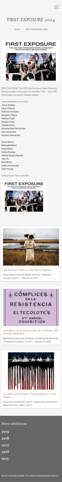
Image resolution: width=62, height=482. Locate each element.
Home (17, 29)
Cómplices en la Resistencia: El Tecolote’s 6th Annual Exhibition (30, 332)
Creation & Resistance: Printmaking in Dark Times (29, 395)
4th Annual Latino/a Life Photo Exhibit (27, 270)
